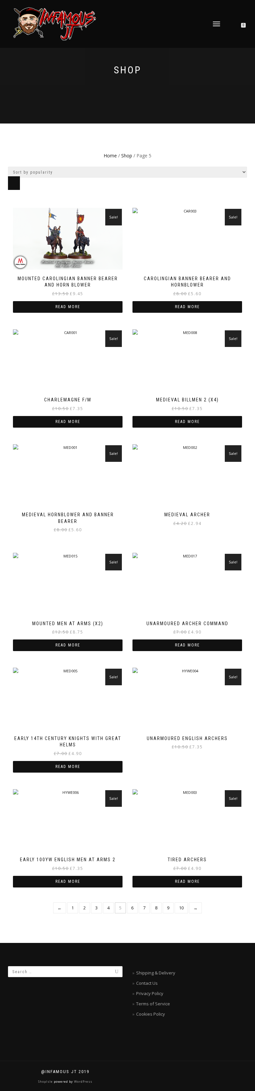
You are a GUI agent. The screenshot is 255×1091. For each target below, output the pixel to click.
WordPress (82, 1081)
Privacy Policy (149, 993)
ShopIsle (46, 1081)
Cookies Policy (150, 1014)
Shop (126, 155)
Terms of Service (153, 1004)
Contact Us (147, 983)
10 (181, 908)
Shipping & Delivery (155, 973)
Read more (67, 306)
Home (110, 155)
